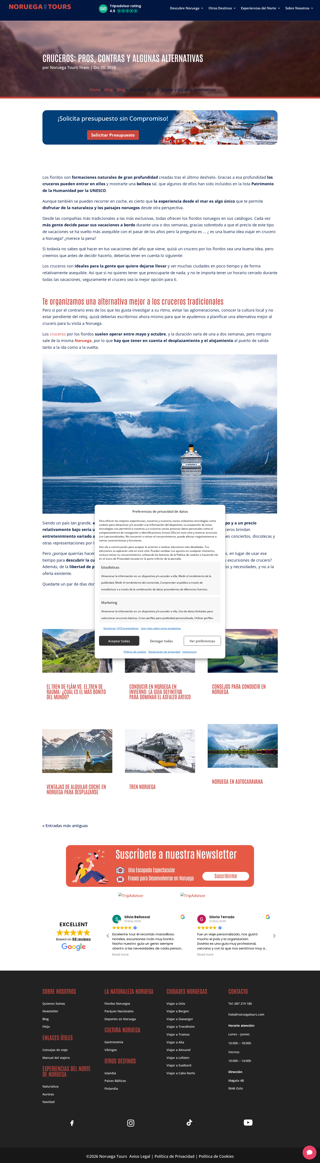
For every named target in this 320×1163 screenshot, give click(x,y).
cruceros (58, 334)
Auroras (48, 1094)
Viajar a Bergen (178, 1011)
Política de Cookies (216, 1156)
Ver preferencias (202, 641)
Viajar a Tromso (178, 1034)
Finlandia (111, 1088)
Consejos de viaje (55, 1050)
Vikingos (110, 1050)
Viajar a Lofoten (178, 1058)
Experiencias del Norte (258, 8)
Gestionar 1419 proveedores (121, 628)
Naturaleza (50, 1086)
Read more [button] (120, 955)
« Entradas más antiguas (65, 825)
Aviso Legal (139, 1156)
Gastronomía (113, 1042)
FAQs (46, 1027)
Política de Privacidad (174, 1156)
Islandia (110, 1073)
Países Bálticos (115, 1081)
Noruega (83, 340)
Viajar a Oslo (176, 1003)
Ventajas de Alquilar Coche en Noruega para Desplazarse (76, 789)
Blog (108, 89)
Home (94, 89)
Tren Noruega (142, 786)
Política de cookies (135, 651)
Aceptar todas (119, 641)
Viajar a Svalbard (179, 1065)
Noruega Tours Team (69, 67)
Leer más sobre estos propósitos (161, 628)
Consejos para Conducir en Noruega (239, 689)
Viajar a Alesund (178, 1050)
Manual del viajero (56, 1058)
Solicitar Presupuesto (113, 135)
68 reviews (81, 939)
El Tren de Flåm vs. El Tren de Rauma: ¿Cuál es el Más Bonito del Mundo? (76, 691)
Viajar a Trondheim (181, 1027)
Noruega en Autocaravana (237, 781)
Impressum (189, 651)
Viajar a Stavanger (180, 1019)
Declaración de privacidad (164, 651)
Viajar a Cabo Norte (181, 1073)
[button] (119, 8)
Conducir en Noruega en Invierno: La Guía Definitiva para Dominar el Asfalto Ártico (160, 691)
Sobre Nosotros (297, 8)
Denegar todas (161, 641)
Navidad (48, 1102)
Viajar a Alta (175, 1042)
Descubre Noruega (184, 8)
